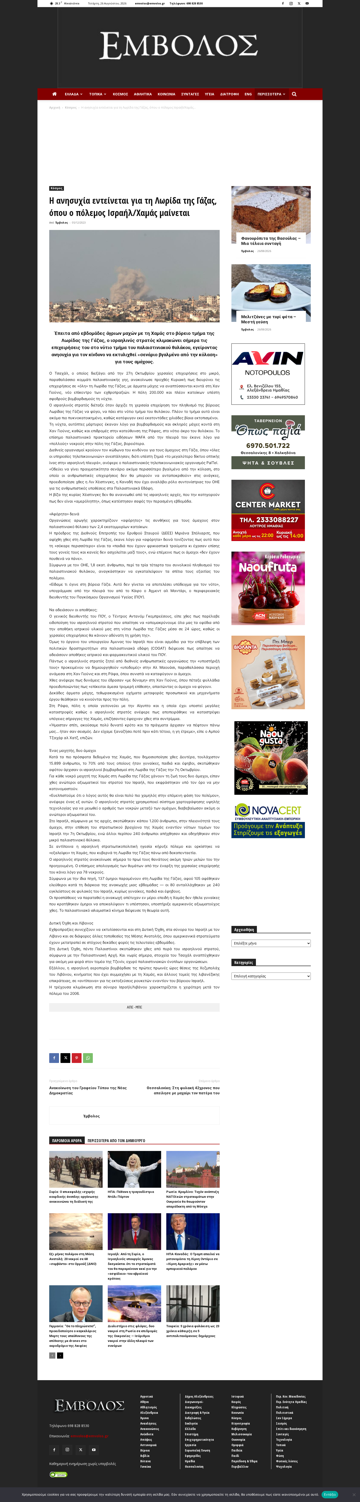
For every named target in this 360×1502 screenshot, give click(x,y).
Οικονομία (238, 1439)
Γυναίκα (145, 1466)
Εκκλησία (191, 1423)
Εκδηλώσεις (193, 1418)
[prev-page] (52, 1355)
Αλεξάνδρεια (149, 1412)
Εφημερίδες (193, 1455)
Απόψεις (146, 1439)
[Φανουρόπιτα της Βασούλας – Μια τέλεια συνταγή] (271, 215)
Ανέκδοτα (147, 1434)
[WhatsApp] (88, 1058)
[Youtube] (307, 3)
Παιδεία (236, 1450)
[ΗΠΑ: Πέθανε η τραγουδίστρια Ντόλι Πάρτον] (134, 1169)
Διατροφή (229, 94)
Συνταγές (190, 94)
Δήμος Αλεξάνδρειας (199, 1396)
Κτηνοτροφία (240, 1423)
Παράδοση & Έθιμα (244, 1461)
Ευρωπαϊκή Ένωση (197, 1450)
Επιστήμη (191, 1434)
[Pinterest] (77, 1058)
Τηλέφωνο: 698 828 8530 (186, 3)
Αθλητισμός (148, 1407)
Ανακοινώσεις (149, 1428)
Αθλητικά (143, 94)
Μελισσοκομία (241, 1434)
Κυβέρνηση (239, 1428)
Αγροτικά (146, 1396)
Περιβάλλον (239, 1466)
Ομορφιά (237, 1445)
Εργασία (190, 1445)
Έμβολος (61, 222)
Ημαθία (190, 1461)
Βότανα (145, 1461)
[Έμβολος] (180, 47)
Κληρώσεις (239, 1407)
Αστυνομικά (148, 1445)
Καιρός (236, 1402)
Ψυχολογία (284, 1466)
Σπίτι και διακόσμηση (291, 1428)
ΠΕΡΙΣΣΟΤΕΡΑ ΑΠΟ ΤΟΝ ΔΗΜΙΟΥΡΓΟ (116, 1140)
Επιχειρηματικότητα (199, 1439)
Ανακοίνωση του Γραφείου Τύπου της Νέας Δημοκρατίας (88, 1090)
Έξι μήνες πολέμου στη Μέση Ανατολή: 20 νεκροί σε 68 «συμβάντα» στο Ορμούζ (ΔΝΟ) (72, 1259)
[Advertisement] (180, 146)
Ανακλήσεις (148, 1423)
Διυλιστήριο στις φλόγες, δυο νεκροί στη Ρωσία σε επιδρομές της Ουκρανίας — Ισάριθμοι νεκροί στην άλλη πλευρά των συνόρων (132, 1336)
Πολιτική (282, 1407)
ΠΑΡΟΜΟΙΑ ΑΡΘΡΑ (67, 1140)
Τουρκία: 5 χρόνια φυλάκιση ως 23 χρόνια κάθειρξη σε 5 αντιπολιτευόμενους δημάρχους (192, 1331)
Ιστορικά (237, 1396)
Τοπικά (95, 94)
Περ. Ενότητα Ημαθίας (291, 1402)
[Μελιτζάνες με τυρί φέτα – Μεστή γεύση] (271, 293)
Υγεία (209, 94)
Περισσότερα (269, 94)
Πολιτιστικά (284, 1412)
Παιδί (235, 1455)
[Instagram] (291, 3)
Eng (248, 94)
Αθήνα (144, 1402)
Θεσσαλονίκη (194, 1466)
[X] (299, 3)
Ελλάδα (72, 94)
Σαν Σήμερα (284, 1418)
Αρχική (54, 107)
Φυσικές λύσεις (287, 1461)
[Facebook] (283, 3)
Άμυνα (144, 1418)
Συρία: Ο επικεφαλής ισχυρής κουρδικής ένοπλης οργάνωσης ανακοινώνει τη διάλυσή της (73, 1196)
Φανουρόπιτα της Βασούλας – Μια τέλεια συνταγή (271, 241)
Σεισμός (281, 1423)
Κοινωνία (166, 94)
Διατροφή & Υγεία (197, 1412)
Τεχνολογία (284, 1439)
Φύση (280, 1455)
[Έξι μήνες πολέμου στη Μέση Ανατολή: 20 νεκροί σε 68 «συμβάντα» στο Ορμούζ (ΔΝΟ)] (76, 1231)
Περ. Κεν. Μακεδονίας (291, 1396)
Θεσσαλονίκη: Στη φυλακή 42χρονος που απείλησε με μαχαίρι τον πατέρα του (183, 1090)
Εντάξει (330, 1494)
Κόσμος (120, 94)
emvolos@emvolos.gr (150, 3)
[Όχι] (353, 1494)
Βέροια (145, 1450)
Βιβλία (145, 1455)
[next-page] (60, 1355)
